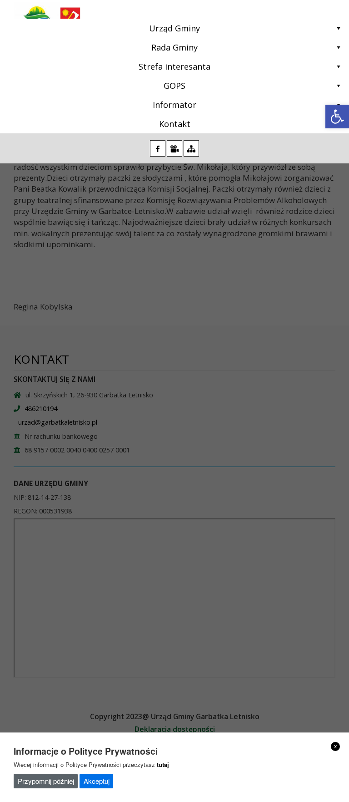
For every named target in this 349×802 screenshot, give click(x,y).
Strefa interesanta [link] (174, 66)
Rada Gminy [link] (174, 47)
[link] (337, 116)
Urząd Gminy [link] (174, 28)
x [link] (335, 746)
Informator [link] (174, 104)
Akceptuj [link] (97, 781)
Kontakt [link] (174, 123)
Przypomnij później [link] (46, 781)
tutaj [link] (163, 764)
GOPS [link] (174, 85)
